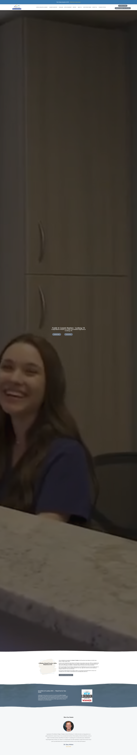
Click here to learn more (75, 2)
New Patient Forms (87, 7)
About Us (80, 7)
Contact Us (94, 7)
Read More (68, 746)
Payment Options (102, 7)
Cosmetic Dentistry (53, 7)
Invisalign (61, 7)
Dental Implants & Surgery (41, 7)
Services (74, 7)
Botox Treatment (67, 7)
